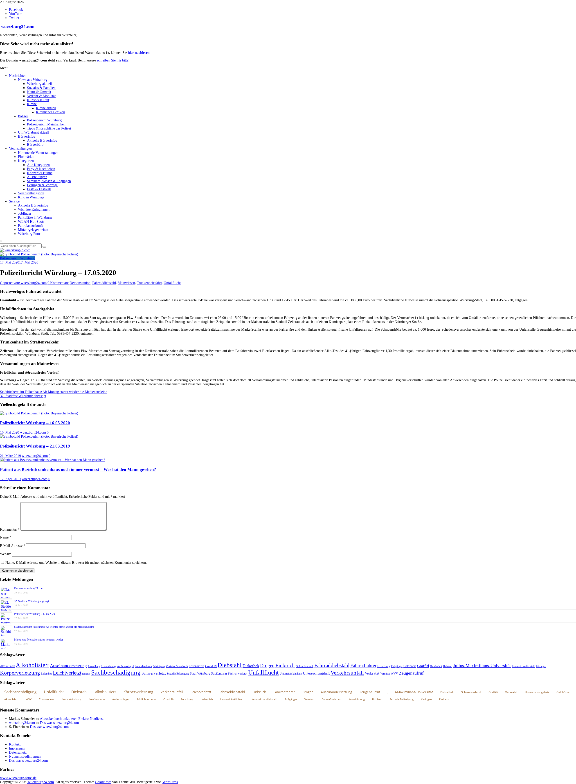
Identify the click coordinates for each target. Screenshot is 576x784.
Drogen (267, 665)
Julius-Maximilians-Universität (482, 665)
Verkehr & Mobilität (41, 96)
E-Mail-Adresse (12, 546)
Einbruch (285, 665)
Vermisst (385, 673)
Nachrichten (17, 75)
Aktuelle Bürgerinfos (42, 140)
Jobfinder (24, 213)
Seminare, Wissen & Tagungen (49, 181)
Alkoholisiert (32, 665)
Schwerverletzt (154, 673)
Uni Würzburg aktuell (33, 132)
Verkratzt (372, 673)
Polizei (23, 116)
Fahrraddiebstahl (104, 283)
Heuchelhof (436, 666)
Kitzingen (541, 666)
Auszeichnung (108, 666)
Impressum (17, 748)
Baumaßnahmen (143, 666)
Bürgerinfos (26, 136)
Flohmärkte (26, 157)
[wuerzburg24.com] (288, 250)
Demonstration (80, 283)
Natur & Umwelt (39, 92)
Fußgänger (397, 666)
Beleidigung (159, 666)
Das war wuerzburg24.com (28, 588)
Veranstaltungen (20, 148)
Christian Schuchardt (177, 666)
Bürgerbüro (35, 144)
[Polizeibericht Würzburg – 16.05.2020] (39, 413)
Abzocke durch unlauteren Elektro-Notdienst (72, 718)
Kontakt (14, 744)
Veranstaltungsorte (31, 193)
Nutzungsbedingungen (25, 756)
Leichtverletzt (67, 673)
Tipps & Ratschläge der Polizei (49, 128)
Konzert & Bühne (39, 173)
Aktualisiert (7, 666)
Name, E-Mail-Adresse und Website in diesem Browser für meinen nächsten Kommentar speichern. (76, 562)
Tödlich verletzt (237, 673)
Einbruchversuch (304, 666)
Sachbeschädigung (116, 672)
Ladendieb (46, 673)
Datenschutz (18, 752)
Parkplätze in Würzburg (35, 217)
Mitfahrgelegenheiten (33, 230)
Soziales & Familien (41, 88)
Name (5, 537)
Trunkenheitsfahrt (149, 283)
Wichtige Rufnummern (34, 209)
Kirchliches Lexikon (50, 112)
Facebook (16, 9)
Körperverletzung (20, 673)
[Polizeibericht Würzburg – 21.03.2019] (39, 436)
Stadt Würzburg (200, 673)
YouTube (15, 14)
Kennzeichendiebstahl (523, 666)
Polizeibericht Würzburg (44, 120)
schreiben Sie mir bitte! (113, 60)
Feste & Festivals (39, 189)
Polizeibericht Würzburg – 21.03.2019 (35, 446)
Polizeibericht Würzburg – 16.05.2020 (35, 422)
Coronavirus (196, 666)
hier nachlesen (139, 53)
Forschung (383, 666)
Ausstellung (94, 666)
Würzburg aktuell (39, 84)
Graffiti (423, 666)
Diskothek (251, 666)
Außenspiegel (125, 666)
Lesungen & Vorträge (42, 185)
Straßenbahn (219, 673)
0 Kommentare (58, 283)
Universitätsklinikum (291, 673)
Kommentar (10, 529)
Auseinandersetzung (68, 665)
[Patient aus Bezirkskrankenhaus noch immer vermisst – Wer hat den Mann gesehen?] (52, 460)
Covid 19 (211, 666)
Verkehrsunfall (347, 673)
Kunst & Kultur (38, 100)
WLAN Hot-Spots (31, 221)
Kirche (32, 104)
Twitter (14, 18)
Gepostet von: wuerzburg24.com (23, 283)
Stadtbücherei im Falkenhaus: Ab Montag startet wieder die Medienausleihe (53, 392)
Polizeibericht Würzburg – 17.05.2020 (34, 614)
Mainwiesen (126, 283)
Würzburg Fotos (29, 234)
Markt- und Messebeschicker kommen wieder (38, 639)
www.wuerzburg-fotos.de (18, 778)
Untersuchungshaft (316, 673)
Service (14, 201)
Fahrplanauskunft (30, 225)
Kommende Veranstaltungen (38, 153)
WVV (394, 673)
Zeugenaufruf (411, 673)
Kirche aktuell (46, 108)
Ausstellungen (37, 177)
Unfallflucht (172, 283)
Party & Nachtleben (41, 169)
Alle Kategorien (38, 165)
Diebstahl (230, 665)
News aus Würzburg (32, 80)
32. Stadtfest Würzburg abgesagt (23, 396)
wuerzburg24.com (17, 26)
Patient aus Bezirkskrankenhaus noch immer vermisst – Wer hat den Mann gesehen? (78, 469)
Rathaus (86, 673)
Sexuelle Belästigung (178, 673)
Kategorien (26, 161)
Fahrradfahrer (363, 665)
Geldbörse (409, 666)
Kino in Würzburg (31, 197)
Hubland (447, 666)
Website (5, 554)
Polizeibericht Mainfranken (46, 124)
